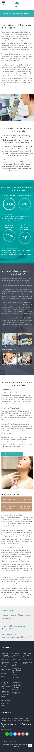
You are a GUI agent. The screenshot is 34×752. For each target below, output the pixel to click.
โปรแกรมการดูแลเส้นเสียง (27, 663)
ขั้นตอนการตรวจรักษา (5, 687)
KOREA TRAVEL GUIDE (5, 704)
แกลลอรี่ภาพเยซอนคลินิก (16, 693)
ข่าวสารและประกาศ (4, 673)
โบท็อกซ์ (14, 674)
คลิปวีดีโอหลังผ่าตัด (15, 678)
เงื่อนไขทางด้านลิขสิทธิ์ (10, 742)
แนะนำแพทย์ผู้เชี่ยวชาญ (5, 663)
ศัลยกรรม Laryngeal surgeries (14, 663)
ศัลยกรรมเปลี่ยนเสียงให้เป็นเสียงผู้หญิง (16, 670)
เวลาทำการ (4, 666)
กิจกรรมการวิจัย (5, 669)
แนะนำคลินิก (4, 659)
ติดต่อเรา (3, 676)
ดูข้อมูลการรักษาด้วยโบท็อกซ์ (12, 454)
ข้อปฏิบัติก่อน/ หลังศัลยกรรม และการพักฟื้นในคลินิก (5, 693)
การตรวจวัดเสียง (27, 659)
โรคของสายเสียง (16, 659)
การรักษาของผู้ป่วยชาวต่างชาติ (5, 699)
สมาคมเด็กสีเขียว (16, 685)
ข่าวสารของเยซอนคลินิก (16, 688)
